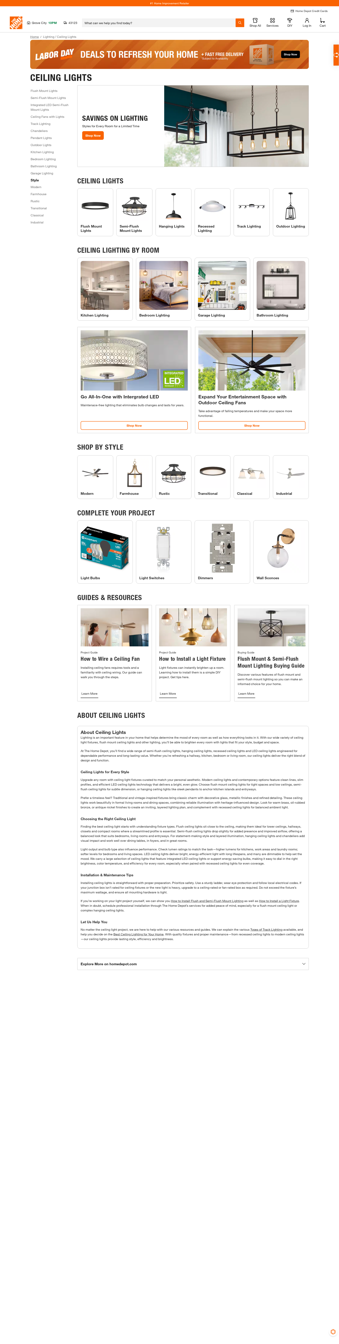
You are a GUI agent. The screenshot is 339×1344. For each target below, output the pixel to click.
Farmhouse (38, 194)
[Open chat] (336, 55)
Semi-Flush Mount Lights (48, 98)
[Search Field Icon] (240, 22)
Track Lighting (40, 123)
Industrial (37, 222)
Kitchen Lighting (42, 152)
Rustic (35, 201)
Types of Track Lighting (266, 929)
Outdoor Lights (41, 145)
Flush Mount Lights (44, 90)
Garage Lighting (42, 173)
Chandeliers (39, 131)
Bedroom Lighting (43, 159)
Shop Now (93, 135)
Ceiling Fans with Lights (47, 116)
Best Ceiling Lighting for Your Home (138, 934)
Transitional (39, 208)
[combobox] (158, 23)
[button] (193, 964)
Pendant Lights (41, 138)
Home (34, 36)
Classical (37, 215)
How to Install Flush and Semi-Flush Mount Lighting (207, 901)
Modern (36, 187)
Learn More (89, 693)
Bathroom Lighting (44, 166)
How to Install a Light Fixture (279, 901)
